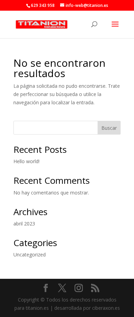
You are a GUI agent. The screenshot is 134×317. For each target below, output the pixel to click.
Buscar (109, 128)
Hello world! (26, 161)
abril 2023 (24, 223)
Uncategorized (29, 254)
